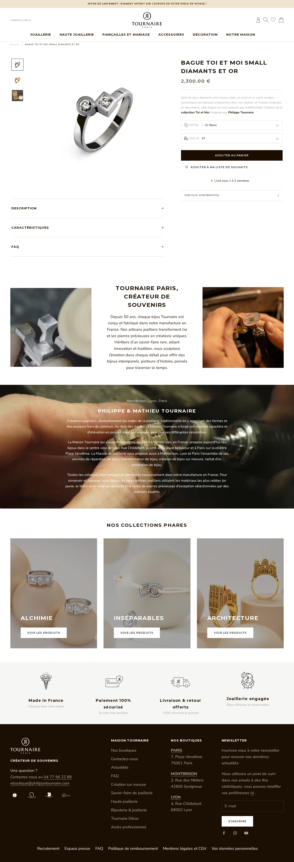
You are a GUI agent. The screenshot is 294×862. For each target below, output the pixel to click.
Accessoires (171, 35)
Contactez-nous (20, 20)
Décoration (205, 35)
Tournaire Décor (125, 818)
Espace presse (77, 848)
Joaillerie (40, 35)
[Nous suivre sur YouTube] (246, 833)
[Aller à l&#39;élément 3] (17, 96)
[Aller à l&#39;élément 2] (17, 80)
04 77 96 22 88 (58, 777)
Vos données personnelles (235, 848)
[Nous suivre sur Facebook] (224, 833)
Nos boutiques (123, 750)
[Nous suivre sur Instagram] (235, 833)
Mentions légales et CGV (184, 848)
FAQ (115, 775)
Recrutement (48, 848)
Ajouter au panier (232, 155)
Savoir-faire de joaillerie (132, 792)
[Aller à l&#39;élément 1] (17, 65)
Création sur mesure (128, 784)
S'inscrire (237, 821)
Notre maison (240, 35)
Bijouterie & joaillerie (129, 810)
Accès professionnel (128, 827)
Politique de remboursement (133, 848)
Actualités (119, 767)
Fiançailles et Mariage (126, 35)
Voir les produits (43, 632)
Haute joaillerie (77, 35)
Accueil (14, 44)
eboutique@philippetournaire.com (39, 783)
